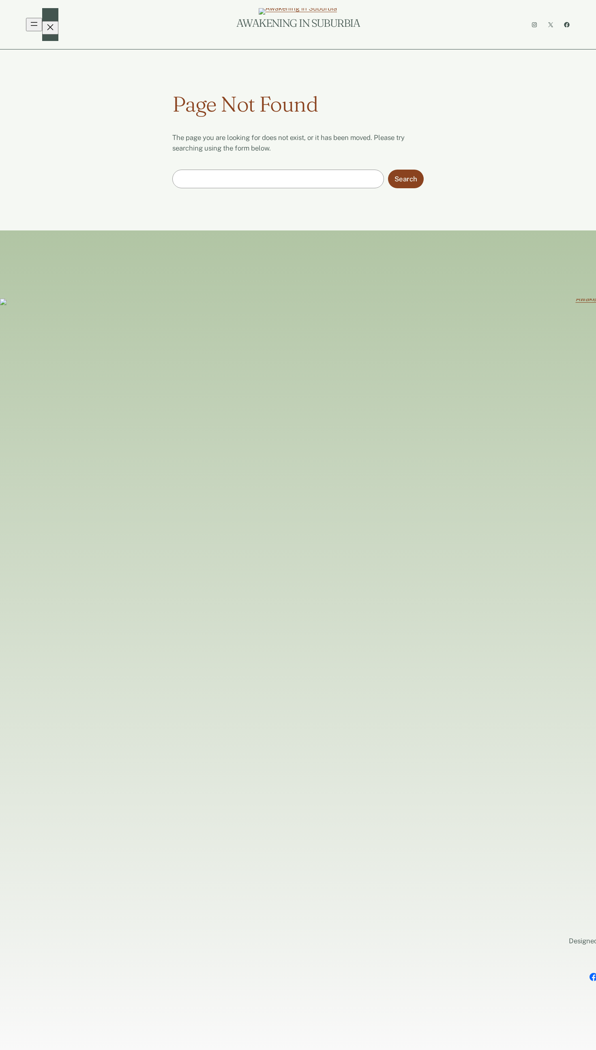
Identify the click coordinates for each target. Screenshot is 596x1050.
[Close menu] (50, 27)
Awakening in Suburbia (298, 23)
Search (405, 179)
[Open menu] (34, 24)
